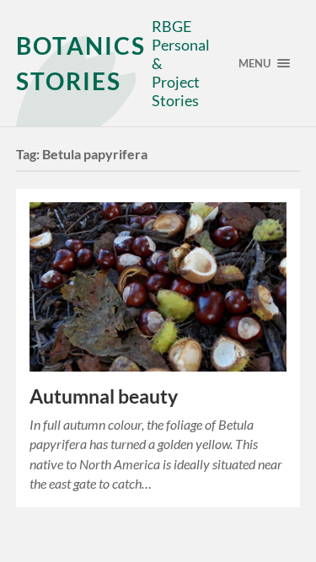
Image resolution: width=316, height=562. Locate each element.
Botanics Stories (81, 63)
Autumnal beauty (103, 396)
